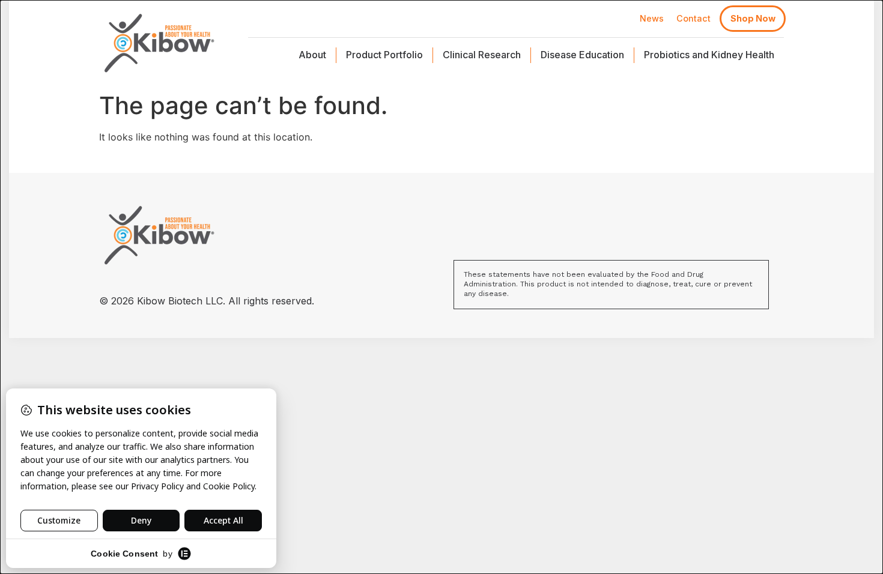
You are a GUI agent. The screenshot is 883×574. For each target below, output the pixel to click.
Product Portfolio (384, 55)
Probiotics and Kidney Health (709, 55)
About (312, 55)
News (652, 18)
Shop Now (752, 18)
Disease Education (582, 55)
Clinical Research (482, 55)
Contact (693, 18)
